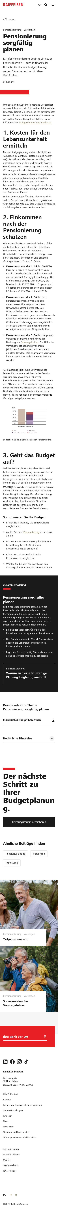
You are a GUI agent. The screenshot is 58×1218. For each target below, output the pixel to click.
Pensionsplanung (16, 853)
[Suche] (46, 5)
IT (16, 1195)
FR (11, 1195)
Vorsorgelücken (29, 342)
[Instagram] (19, 1061)
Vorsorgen (39, 853)
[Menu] (53, 5)
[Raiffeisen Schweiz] (13, 5)
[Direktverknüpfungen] (40, 5)
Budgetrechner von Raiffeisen (35, 122)
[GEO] (44, 1036)
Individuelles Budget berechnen (22, 720)
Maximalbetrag (31, 532)
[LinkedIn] (5, 1061)
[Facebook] (12, 1061)
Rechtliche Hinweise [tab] (17, 738)
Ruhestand (12, 862)
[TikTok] (26, 1061)
